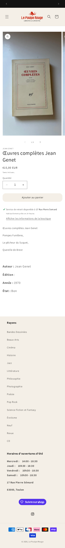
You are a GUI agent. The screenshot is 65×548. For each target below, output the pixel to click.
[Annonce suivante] (58, 4)
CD (8, 440)
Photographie (14, 386)
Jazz (9, 363)
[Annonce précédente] (6, 4)
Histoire (11, 355)
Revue (10, 433)
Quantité (7, 178)
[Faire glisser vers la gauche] (25, 142)
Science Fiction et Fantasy (21, 409)
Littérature (13, 370)
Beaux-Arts (13, 339)
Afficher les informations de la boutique (28, 218)
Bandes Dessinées (17, 331)
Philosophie (13, 378)
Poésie (10, 394)
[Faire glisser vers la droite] (40, 142)
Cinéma (11, 347)
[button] (7, 17)
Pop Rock (12, 401)
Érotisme (12, 417)
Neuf (9, 425)
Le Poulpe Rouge (36, 541)
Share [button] (10, 300)
